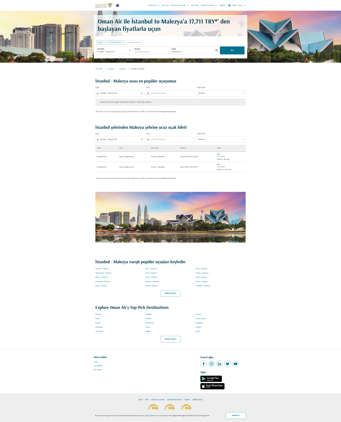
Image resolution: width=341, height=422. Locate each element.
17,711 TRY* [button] (203, 22)
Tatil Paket (195, 5)
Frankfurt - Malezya (203, 286)
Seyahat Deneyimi (209, 5)
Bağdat (148, 331)
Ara (232, 50)
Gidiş (174, 49)
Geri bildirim (98, 366)
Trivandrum (149, 323)
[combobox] (113, 51)
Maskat (98, 314)
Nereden (101, 49)
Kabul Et (236, 415)
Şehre (147, 399)
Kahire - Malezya (202, 282)
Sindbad (222, 5)
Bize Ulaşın (98, 370)
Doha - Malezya (201, 269)
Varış (148, 88)
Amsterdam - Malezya (103, 273)
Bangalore (199, 323)
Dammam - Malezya (102, 282)
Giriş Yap (165, 5)
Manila (98, 323)
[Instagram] (211, 364)
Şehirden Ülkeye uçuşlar (174, 399)
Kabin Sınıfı (201, 88)
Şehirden (187, 399)
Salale (147, 327)
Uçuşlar (111, 69)
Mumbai (148, 319)
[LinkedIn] (219, 364)
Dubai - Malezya (151, 277)
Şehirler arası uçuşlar (158, 399)
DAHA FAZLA (170, 293)
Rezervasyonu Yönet (180, 5)
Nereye (137, 49)
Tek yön (100, 42)
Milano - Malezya (101, 277)
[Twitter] (227, 364)
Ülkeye (141, 399)
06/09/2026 (176, 52)
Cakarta (199, 314)
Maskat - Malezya (102, 269)
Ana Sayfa (99, 69)
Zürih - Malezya (151, 273)
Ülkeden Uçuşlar (197, 399)
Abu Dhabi (99, 331)
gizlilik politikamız (151, 416)
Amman (198, 327)
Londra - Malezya (202, 273)
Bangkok (148, 314)
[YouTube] (235, 364)
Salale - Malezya (101, 286)
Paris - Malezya (151, 269)
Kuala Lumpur (201, 319)
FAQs (96, 362)
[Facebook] (203, 364)
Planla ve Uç (154, 5)
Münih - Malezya (151, 286)
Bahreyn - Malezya (152, 282)
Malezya (122, 69)
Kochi (97, 319)
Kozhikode (99, 327)
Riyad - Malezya (201, 277)
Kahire (198, 331)
